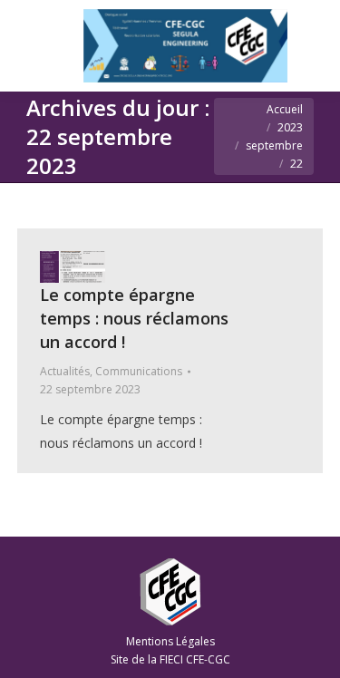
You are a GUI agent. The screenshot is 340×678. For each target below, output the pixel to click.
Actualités (65, 371)
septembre (274, 145)
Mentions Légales (170, 641)
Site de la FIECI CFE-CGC (170, 659)
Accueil (285, 109)
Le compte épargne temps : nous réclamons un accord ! (134, 318)
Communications (138, 371)
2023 (290, 127)
